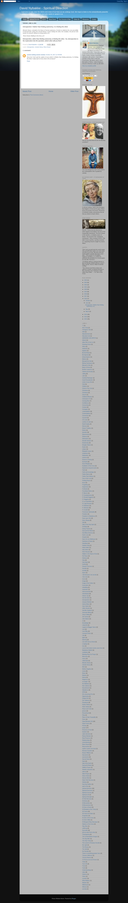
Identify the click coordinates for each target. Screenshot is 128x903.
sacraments (85, 757)
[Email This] (48, 45)
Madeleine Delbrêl (87, 650)
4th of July (85, 327)
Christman (85, 390)
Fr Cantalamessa (87, 495)
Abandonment (86, 334)
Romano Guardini (87, 750)
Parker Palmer (86, 704)
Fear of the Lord (86, 478)
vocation (84, 878)
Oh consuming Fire (87, 694)
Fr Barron (85, 493)
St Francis (85, 811)
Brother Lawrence (87, 369)
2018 (85, 294)
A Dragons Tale (86, 329)
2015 (85, 314)
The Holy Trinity (86, 840)
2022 (85, 284)
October (88, 300)
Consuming (85, 405)
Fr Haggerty (85, 499)
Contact (94, 19)
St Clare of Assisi (87, 807)
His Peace (85, 556)
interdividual (85, 593)
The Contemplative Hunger (89, 836)
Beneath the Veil (86, 361)
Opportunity (85, 696)
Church (84, 394)
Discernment (85, 434)
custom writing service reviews (36, 54)
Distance (84, 436)
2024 (85, 280)
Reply (28, 61)
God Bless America (87, 532)
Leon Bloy (85, 631)
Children (84, 386)
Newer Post (27, 91)
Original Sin (85, 698)
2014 (85, 316)
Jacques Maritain (87, 602)
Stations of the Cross (88, 824)
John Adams (85, 618)
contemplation (86, 411)
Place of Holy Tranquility (89, 717)
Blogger (74, 898)
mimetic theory (39, 47)
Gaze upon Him (86, 518)
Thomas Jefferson (87, 855)
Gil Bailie (84, 526)
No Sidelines (85, 683)
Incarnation (85, 585)
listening (84, 639)
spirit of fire (85, 786)
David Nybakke (94, 43)
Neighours (85, 679)
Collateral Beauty (87, 396)
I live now (84, 577)
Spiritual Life (85, 794)
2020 (85, 289)
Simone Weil (85, 778)
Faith (83, 470)
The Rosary (85, 847)
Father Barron (86, 474)
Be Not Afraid (86, 352)
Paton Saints (85, 706)
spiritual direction (87, 788)
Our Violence (85, 700)
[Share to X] (51, 45)
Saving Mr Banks (87, 765)
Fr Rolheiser (85, 505)
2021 (85, 287)
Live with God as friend (88, 641)
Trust (83, 866)
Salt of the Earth (86, 763)
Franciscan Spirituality (88, 512)
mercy (84, 658)
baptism (84, 350)
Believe (84, 359)
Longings (84, 644)
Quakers (84, 731)
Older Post (74, 91)
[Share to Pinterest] (54, 45)
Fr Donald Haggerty (87, 497)
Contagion (85, 409)
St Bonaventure (86, 805)
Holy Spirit (85, 562)
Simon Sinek (85, 775)
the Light (84, 845)
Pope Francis (86, 723)
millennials (85, 660)
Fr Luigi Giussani (87, 503)
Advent (84, 340)
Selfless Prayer (86, 767)
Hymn (84, 572)
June (87, 303)
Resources (85, 19)
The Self (84, 849)
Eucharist (84, 461)
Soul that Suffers (86, 784)
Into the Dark (85, 597)
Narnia (84, 677)
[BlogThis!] (49, 45)
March (87, 311)
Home (24, 19)
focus (83, 482)
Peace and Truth (86, 708)
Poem (84, 719)
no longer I (85, 681)
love (83, 646)
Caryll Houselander (87, 380)
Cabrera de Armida (87, 371)
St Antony (85, 801)
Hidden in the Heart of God (89, 553)
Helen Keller (85, 547)
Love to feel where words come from (92, 648)
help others (85, 549)
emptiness (85, 453)
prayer (84, 727)
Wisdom (84, 882)
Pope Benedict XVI (87, 721)
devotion (84, 432)
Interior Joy (85, 595)
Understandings (86, 870)
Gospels (84, 537)
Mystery (84, 675)
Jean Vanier (85, 606)
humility (84, 570)
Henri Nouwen (86, 551)
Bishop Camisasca (87, 363)
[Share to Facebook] (53, 45)
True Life (84, 863)
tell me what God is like (88, 832)
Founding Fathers (87, 491)
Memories (85, 656)
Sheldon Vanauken (87, 769)
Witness (84, 887)
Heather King (86, 545)
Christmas (85, 392)
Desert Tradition (86, 428)
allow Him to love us (87, 342)
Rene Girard (47, 47)
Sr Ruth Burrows (86, 798)
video (83, 872)
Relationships (86, 740)
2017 (85, 296)
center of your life (87, 382)
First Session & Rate (65, 19)
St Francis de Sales (87, 813)
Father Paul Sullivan (87, 476)
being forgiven (86, 357)
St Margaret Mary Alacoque (89, 822)
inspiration (85, 589)
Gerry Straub (85, 520)
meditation (85, 652)
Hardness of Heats (87, 541)
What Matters (86, 880)
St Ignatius (85, 815)
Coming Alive (85, 401)
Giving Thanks (86, 528)
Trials (83, 861)
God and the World (87, 530)
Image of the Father (87, 583)
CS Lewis (84, 419)
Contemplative (86, 413)
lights (83, 637)
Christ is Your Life (87, 388)
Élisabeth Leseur (87, 451)
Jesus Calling (86, 614)
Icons (83, 579)
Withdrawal (85, 884)
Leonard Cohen (86, 633)
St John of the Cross (88, 817)
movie (84, 671)
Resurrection (85, 746)
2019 (85, 291)
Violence (84, 874)
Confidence (85, 403)
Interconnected (86, 591)
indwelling (85, 587)
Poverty (84, 725)
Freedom (84, 514)
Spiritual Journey (87, 792)
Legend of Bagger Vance (89, 627)
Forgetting (85, 484)
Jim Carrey (85, 616)
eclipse (84, 449)
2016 (85, 298)
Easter (84, 447)
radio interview (86, 734)
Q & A (44, 19)
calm (83, 375)
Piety (83, 715)
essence (84, 457)
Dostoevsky (85, 442)
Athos (83, 346)
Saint (83, 761)
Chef (83, 384)
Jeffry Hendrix (86, 608)
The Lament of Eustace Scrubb (90, 843)
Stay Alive (85, 826)
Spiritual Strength (87, 796)
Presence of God (87, 729)
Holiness (84, 558)
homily (84, 564)
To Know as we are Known (89, 859)
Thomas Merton (86, 857)
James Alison (86, 604)
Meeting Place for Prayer (89, 654)
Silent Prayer (85, 773)
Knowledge (85, 623)
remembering (86, 742)
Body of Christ (86, 367)
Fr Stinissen (85, 507)
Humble (84, 568)
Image (84, 581)
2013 (85, 319)
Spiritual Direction (34, 19)
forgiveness (85, 486)
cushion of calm (86, 422)
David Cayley (86, 424)
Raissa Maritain (86, 736)
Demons (84, 426)
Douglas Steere (86, 445)
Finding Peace (86, 480)
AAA (83, 331)
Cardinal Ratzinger (87, 378)
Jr (82, 621)
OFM (83, 692)
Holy (83, 560)
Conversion (85, 415)
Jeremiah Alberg (86, 612)
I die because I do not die (89, 574)
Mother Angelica (86, 669)
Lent (83, 629)
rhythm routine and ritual (89, 748)
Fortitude (84, 489)
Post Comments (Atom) (36, 95)
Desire (84, 430)
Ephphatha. (85, 455)
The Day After (86, 838)
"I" (83, 325)
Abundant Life (86, 336)
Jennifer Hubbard (87, 610)
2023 (85, 282)
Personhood (85, 713)
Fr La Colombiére (87, 501)
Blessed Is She (86, 365)
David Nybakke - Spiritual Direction (44, 8)
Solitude (84, 782)
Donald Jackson (86, 440)
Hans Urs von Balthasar (88, 539)
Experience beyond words (89, 468)
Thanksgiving (86, 834)
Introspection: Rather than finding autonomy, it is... (94, 305)
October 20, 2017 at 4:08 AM (54, 54)
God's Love (85, 535)
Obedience (85, 690)
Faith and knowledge (88, 472)
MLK (83, 667)
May (87, 309)
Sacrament (85, 755)
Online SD (76, 19)
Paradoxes (85, 702)
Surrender (85, 830)
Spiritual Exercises (87, 790)
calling (84, 373)
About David (52, 19)
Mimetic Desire (86, 662)
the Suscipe (85, 851)
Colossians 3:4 (86, 398)
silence (84, 771)
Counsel (84, 417)
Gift (83, 522)
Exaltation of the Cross (88, 465)
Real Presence (86, 738)
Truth (83, 868)
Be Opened (85, 355)
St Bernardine (86, 803)
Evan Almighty (86, 463)
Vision (84, 876)
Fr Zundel (85, 509)
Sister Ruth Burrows (87, 780)
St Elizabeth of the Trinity (89, 809)
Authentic (84, 348)
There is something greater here (91, 853)
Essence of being (87, 459)
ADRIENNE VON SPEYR (89, 338)
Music (84, 673)
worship (84, 889)
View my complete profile (89, 65)
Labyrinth (84, 625)
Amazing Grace (86, 344)
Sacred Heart (86, 759)
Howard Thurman (87, 566)
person (84, 711)
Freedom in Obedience (88, 516)
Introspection (30, 47)
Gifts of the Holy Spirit (88, 524)
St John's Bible (86, 819)
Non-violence (86, 685)
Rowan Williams (86, 752)
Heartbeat (85, 543)
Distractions (85, 438)
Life (83, 635)
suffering (84, 828)
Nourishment (85, 688)
